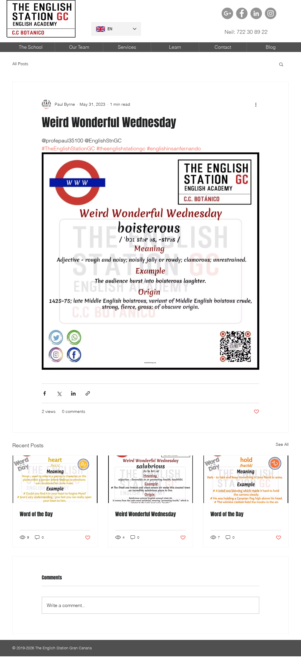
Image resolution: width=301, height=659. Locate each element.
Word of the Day (36, 514)
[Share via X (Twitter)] (59, 393)
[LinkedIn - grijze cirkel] (256, 13)
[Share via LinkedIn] (73, 393)
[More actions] (255, 104)
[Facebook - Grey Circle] (242, 13)
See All (282, 444)
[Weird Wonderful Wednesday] (150, 479)
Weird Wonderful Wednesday (145, 514)
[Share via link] (88, 393)
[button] (281, 64)
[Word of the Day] (55, 479)
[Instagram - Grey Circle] (270, 13)
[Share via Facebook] (44, 393)
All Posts (20, 63)
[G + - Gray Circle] (227, 13)
